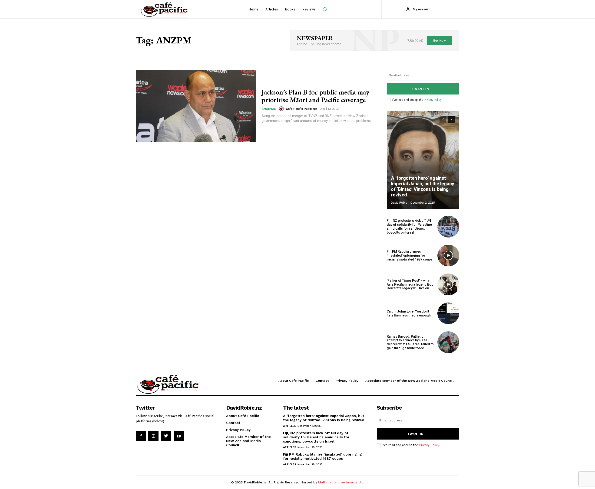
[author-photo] (282, 108)
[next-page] (451, 119)
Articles (289, 425)
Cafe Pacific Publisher (301, 109)
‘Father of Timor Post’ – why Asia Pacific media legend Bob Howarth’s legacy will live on (410, 284)
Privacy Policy (432, 99)
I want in (420, 89)
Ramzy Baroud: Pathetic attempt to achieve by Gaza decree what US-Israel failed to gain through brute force (410, 342)
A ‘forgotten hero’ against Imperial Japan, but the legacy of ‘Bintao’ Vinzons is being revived (422, 186)
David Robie (399, 202)
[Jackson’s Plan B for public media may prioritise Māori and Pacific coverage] (196, 106)
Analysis (268, 109)
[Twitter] (166, 436)
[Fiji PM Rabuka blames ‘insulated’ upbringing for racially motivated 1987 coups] (448, 256)
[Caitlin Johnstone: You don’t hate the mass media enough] (448, 313)
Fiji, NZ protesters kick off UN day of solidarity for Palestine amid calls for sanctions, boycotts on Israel (409, 226)
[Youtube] (179, 436)
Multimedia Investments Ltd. (341, 482)
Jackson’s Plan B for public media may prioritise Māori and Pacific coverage (315, 96)
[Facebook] (141, 436)
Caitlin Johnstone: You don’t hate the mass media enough (409, 313)
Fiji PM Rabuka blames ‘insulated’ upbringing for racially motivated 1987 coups (410, 255)
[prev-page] (443, 119)
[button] (325, 9)
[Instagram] (153, 436)
